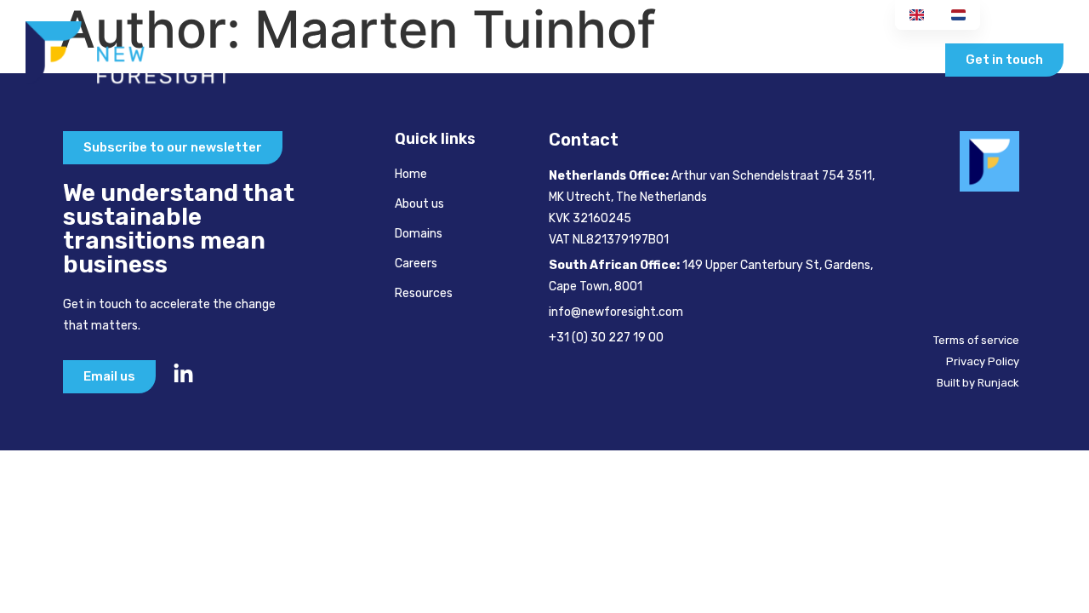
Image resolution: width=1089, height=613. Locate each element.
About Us (461, 59)
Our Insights (874, 59)
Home (380, 59)
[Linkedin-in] (183, 374)
